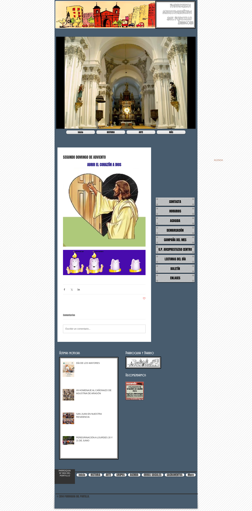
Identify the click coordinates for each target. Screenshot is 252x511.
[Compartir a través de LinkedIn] (78, 289)
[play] (191, 124)
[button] (126, 83)
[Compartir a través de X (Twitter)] (71, 289)
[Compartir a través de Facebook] (64, 289)
